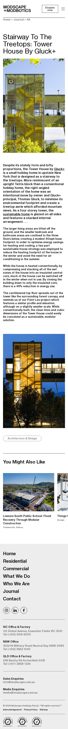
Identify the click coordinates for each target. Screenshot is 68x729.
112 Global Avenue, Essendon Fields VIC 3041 (32, 631)
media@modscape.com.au (20, 692)
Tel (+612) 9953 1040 (16, 649)
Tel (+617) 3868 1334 (17, 664)
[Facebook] (23, 610)
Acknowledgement (12, 709)
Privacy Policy (30, 709)
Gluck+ (59, 169)
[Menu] (63, 8)
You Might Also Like (24, 462)
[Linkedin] (15, 610)
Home (6, 19)
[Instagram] (6, 610)
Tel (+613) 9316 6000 (17, 634)
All (28, 19)
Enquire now (50, 8)
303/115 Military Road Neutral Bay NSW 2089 (33, 645)
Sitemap (44, 709)
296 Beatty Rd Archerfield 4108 (24, 660)
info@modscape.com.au (19, 682)
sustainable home (16, 214)
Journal (18, 19)
